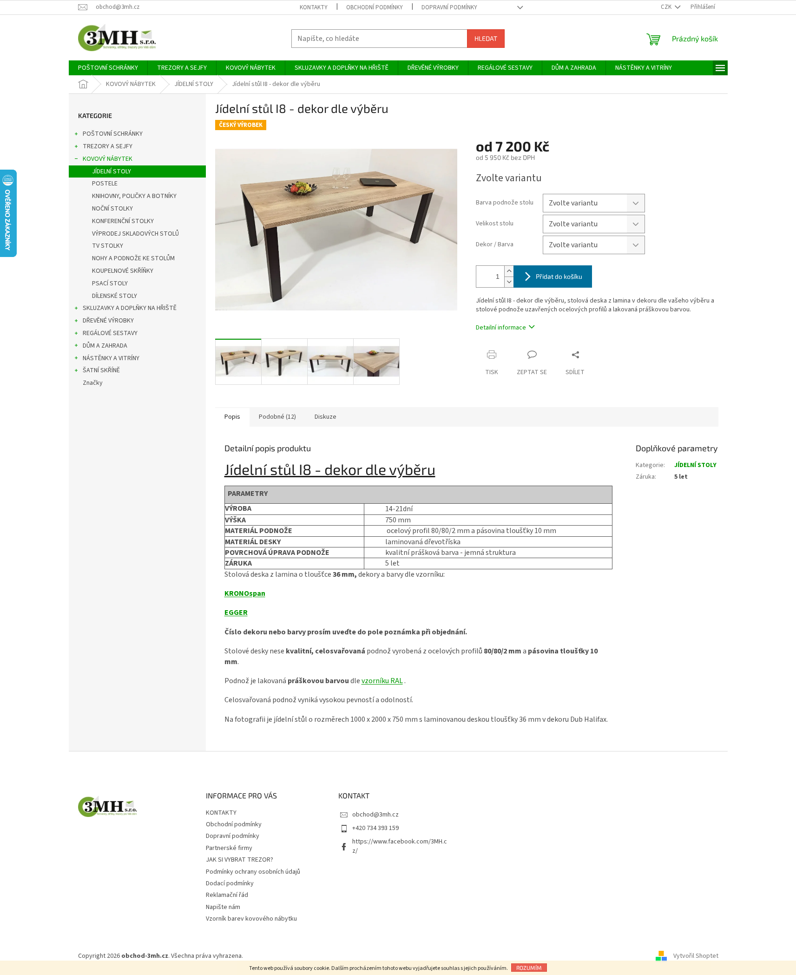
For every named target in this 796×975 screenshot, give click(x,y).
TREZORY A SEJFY (107, 146)
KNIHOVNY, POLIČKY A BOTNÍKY (134, 196)
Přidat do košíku (559, 276)
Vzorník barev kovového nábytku (251, 918)
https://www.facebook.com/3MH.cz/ (399, 846)
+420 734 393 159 (375, 828)
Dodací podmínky (230, 883)
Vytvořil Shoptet (695, 956)
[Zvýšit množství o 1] (508, 271)
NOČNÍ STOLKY (112, 208)
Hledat (485, 38)
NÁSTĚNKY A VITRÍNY (111, 358)
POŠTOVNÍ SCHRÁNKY (113, 133)
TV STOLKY (107, 245)
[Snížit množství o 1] (508, 282)
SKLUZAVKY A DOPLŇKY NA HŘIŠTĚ (130, 308)
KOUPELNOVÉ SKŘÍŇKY (122, 271)
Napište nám (223, 907)
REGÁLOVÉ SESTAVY (110, 333)
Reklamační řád (227, 895)
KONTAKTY (314, 7)
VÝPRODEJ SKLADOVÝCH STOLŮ (135, 233)
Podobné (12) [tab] (277, 417)
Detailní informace (501, 327)
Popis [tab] (232, 417)
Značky (93, 383)
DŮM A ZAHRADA (105, 345)
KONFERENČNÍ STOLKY (123, 221)
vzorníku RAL (382, 681)
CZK (667, 7)
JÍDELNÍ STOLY (111, 171)
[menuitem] (108, 67)
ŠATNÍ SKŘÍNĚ (101, 370)
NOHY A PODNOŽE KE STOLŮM (133, 258)
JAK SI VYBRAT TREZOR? (239, 859)
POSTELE (105, 183)
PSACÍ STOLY (110, 283)
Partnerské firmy (229, 848)
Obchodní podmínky (374, 7)
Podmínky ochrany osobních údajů (253, 871)
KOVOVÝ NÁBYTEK (107, 159)
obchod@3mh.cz (375, 814)
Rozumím (529, 967)
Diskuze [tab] (325, 417)
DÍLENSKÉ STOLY (114, 296)
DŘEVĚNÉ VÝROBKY (108, 320)
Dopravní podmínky (449, 7)
